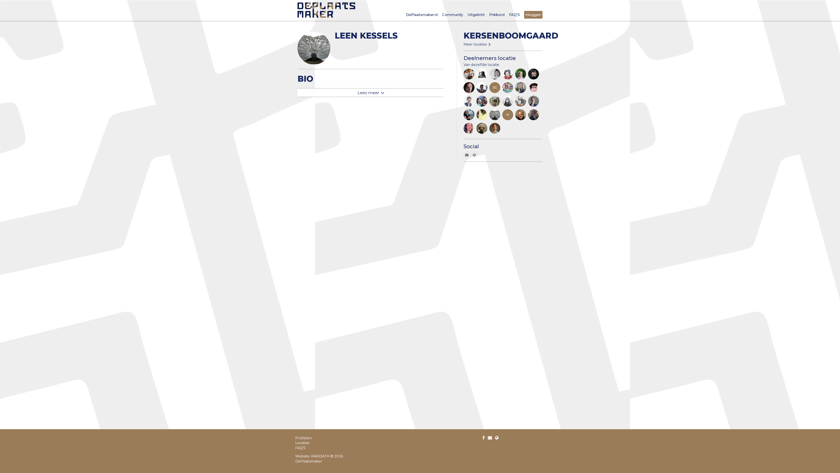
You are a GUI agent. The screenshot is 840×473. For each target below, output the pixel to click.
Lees (368, 92)
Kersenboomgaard (511, 36)
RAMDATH (320, 456)
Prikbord (497, 15)
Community (452, 15)
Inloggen (533, 15)
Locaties (302, 443)
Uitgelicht (476, 15)
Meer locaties (475, 44)
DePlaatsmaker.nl (422, 15)
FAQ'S (514, 15)
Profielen (303, 438)
